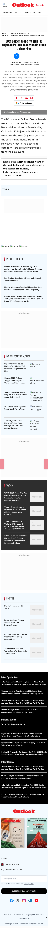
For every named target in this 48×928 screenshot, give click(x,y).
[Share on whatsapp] (31, 98)
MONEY (18, 12)
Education (27, 172)
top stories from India (15, 168)
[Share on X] (21, 98)
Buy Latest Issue (14, 869)
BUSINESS (7, 12)
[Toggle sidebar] (6, 5)
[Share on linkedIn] (26, 98)
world (19, 175)
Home (4, 33)
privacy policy (29, 884)
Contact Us (18, 915)
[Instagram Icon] (24, 900)
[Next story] (46, 464)
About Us (7, 915)
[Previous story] (2, 464)
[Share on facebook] (16, 98)
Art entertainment (18, 33)
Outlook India (11, 165)
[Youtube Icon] (36, 900)
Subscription (12, 864)
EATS (40, 12)
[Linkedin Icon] (30, 900)
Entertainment (11, 172)
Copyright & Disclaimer (35, 915)
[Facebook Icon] (12, 900)
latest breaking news (29, 161)
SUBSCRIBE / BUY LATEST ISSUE (24, 891)
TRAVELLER (30, 12)
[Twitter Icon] (18, 900)
